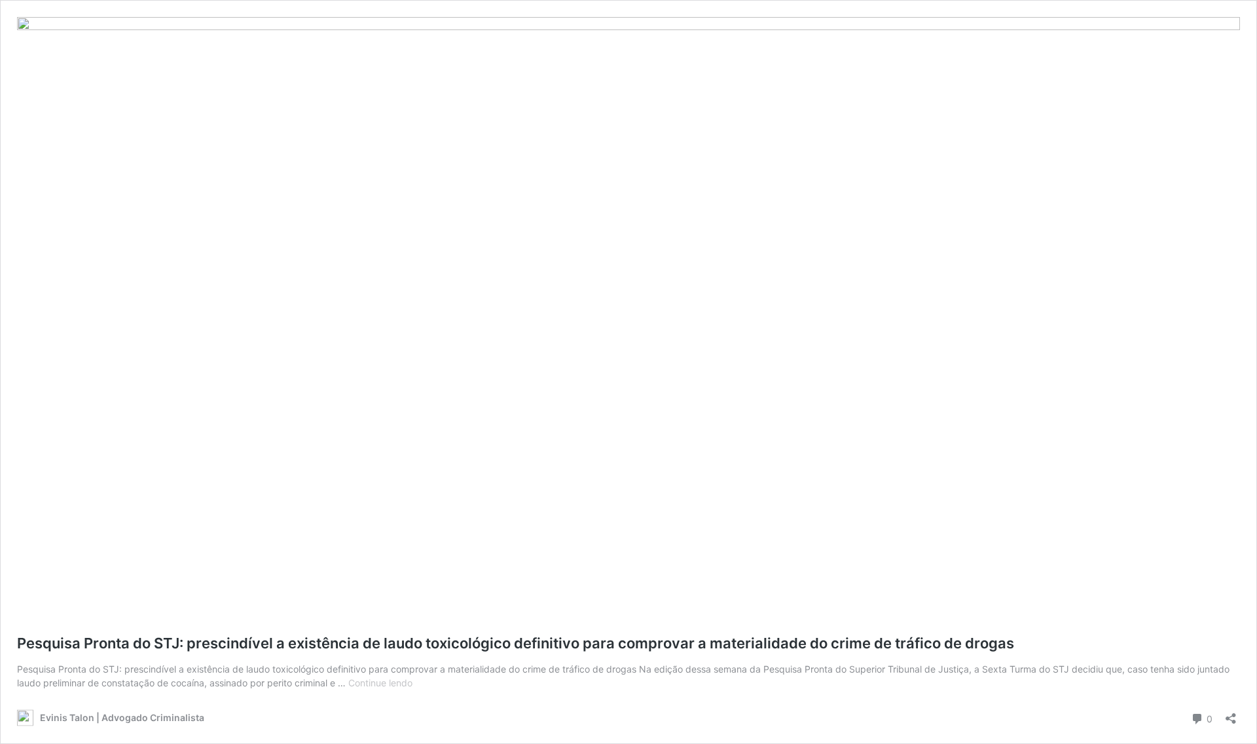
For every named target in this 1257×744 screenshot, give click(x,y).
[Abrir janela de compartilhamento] (1231, 714)
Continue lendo (380, 682)
